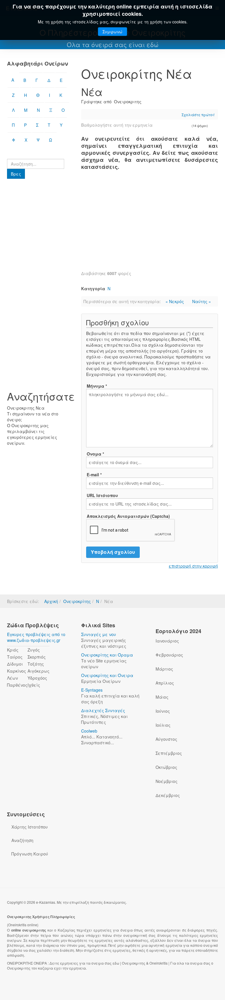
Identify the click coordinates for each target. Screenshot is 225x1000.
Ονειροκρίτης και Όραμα (107, 655)
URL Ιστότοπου (102, 495)
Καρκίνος (16, 671)
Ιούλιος (163, 725)
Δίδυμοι (15, 664)
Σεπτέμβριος (169, 753)
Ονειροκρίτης (77, 601)
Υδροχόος (37, 678)
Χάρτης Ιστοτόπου (29, 827)
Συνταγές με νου (98, 634)
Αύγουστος (166, 739)
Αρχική (51, 601)
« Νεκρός (175, 301)
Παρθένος (17, 685)
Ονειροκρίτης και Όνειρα (107, 675)
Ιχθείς (34, 685)
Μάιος (162, 697)
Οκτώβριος (166, 767)
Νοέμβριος (167, 781)
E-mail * (94, 474)
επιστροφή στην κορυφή (193, 566)
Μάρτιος (164, 669)
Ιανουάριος (167, 641)
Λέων (12, 678)
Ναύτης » (201, 301)
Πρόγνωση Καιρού (29, 854)
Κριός (12, 650)
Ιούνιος (163, 711)
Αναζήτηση (22, 840)
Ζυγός (34, 650)
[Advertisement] (149, 223)
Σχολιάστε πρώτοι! (198, 114)
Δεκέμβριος (168, 795)
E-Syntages (92, 690)
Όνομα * (95, 454)
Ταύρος (15, 657)
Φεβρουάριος (169, 655)
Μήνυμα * (97, 386)
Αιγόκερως (39, 671)
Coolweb (89, 731)
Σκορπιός (37, 657)
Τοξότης (36, 664)
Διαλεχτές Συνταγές (103, 710)
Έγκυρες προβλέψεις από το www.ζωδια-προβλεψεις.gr (36, 637)
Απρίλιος (165, 683)
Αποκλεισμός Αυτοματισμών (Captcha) (128, 516)
